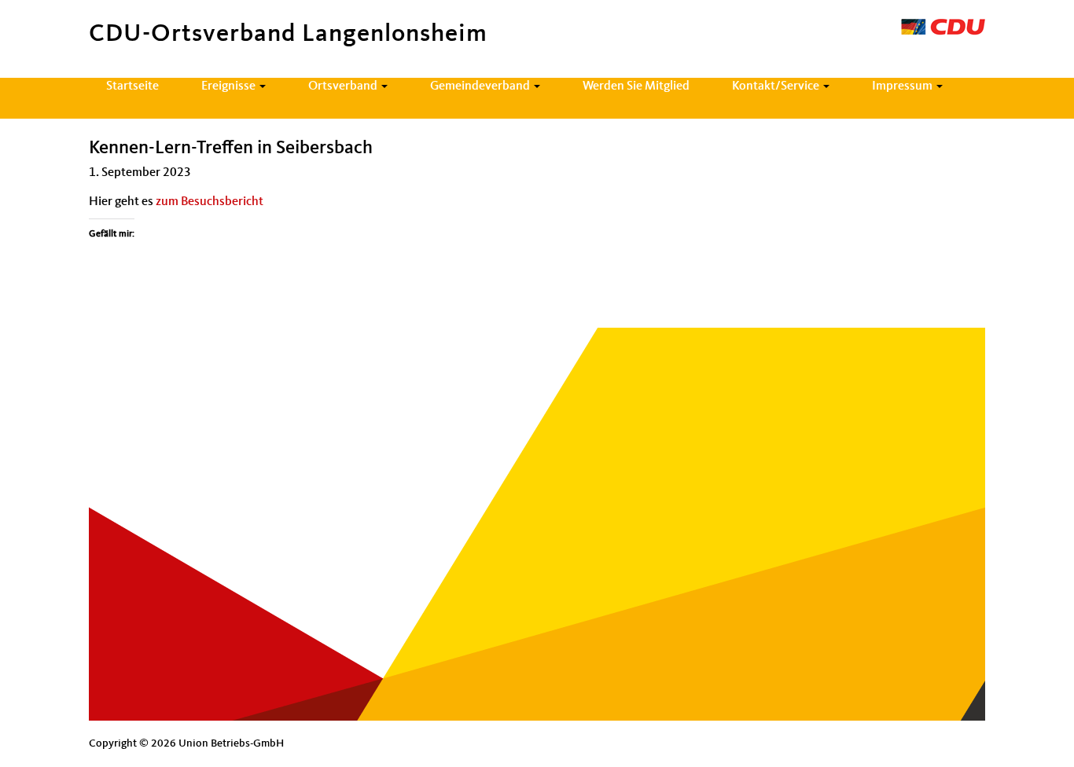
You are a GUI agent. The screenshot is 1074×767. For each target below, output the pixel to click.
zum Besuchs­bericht (209, 202)
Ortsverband (344, 86)
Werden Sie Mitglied (636, 86)
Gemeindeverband (481, 86)
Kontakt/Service (777, 86)
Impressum (903, 86)
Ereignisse (229, 86)
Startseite (132, 86)
